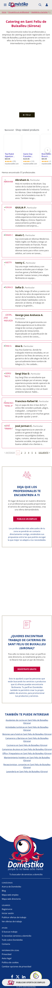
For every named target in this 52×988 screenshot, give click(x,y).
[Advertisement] (26, 78)
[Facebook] (12, 977)
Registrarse (7, 909)
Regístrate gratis (27, 669)
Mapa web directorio (11, 899)
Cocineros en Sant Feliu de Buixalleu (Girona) (27, 745)
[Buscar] (40, 4)
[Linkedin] (23, 977)
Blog (4, 890)
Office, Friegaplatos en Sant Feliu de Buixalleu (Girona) (27, 753)
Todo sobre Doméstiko (12, 940)
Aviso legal (6, 958)
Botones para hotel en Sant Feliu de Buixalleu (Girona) (27, 734)
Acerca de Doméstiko (11, 886)
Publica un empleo (27, 519)
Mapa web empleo (10, 895)
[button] (5, 5)
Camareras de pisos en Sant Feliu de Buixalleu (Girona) (27, 749)
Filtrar (28, 115)
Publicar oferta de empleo (30, 982)
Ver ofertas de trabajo (12, 921)
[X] (18, 977)
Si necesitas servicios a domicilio (16, 935)
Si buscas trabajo (9, 931)
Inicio (4, 12)
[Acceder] (46, 4)
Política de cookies (10, 962)
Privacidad (6, 954)
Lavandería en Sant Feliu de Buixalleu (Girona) (27, 771)
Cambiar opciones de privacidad (16, 966)
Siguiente (43, 452)
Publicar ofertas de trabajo (14, 917)
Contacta (6, 944)
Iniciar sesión (8, 913)
